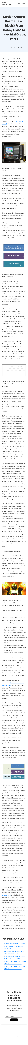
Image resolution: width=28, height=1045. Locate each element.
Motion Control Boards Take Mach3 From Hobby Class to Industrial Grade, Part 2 (15, 946)
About (24, 3)
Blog (19, 3)
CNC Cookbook (6, 3)
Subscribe (14, 1019)
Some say (10, 196)
